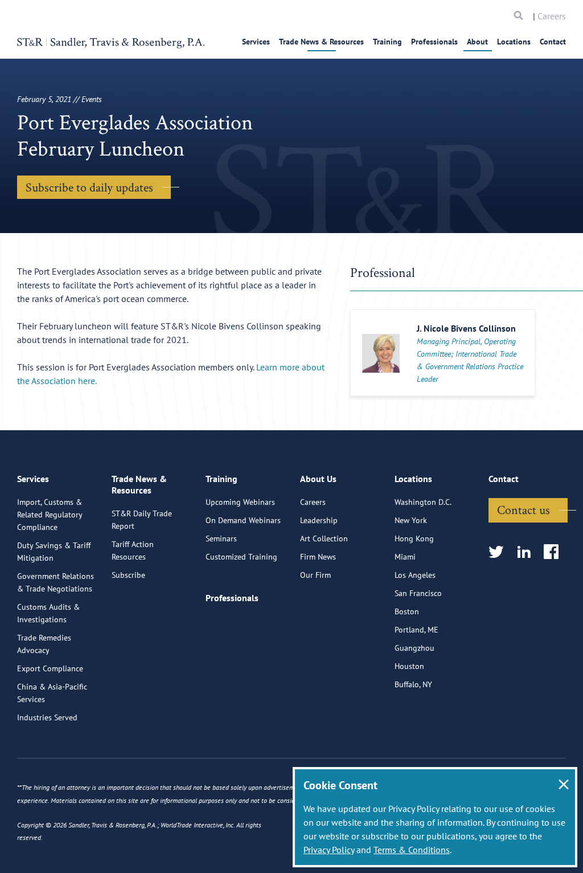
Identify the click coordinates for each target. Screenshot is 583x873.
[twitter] (499, 552)
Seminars (221, 538)
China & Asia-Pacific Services (52, 693)
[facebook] (555, 552)
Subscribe (128, 575)
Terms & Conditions (411, 849)
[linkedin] (527, 552)
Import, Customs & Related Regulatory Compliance (49, 514)
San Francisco (418, 593)
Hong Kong (414, 538)
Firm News (318, 557)
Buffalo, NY (413, 684)
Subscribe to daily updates (89, 187)
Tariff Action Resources (133, 550)
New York (411, 520)
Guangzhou (414, 648)
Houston (409, 666)
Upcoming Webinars (240, 502)
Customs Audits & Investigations (48, 613)
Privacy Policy (328, 849)
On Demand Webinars (243, 520)
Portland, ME (416, 630)
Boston (407, 611)
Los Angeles (415, 575)
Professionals (434, 41)
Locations (514, 41)
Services (256, 41)
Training (387, 41)
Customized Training (241, 557)
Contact (553, 41)
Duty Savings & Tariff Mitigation (54, 551)
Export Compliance (50, 668)
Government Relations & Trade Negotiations (55, 582)
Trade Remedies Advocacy (44, 644)
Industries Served (47, 717)
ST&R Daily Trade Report (142, 519)
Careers (551, 16)
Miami (405, 557)
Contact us (523, 509)
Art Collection (324, 538)
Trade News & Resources (321, 41)
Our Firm (315, 575)
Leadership (319, 520)
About (477, 41)
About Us (318, 478)
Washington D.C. (423, 502)
